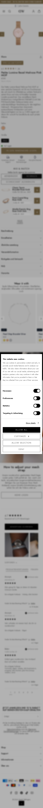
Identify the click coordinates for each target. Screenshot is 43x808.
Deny (21, 449)
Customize (20, 436)
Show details (31, 423)
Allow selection (21, 442)
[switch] (36, 398)
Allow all (21, 429)
